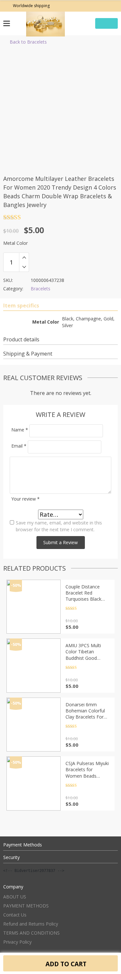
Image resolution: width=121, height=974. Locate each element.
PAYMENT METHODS (26, 906)
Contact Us (14, 915)
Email (18, 446)
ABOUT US (14, 897)
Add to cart (65, 963)
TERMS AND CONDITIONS (31, 933)
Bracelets (40, 288)
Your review (25, 499)
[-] (24, 267)
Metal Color (15, 243)
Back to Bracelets (28, 42)
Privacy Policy (17, 942)
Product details (21, 339)
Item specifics (21, 305)
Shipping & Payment (27, 353)
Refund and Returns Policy (30, 924)
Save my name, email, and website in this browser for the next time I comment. (59, 526)
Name (19, 430)
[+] (24, 257)
